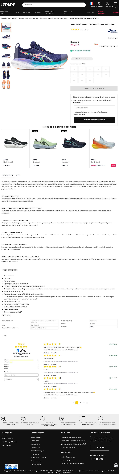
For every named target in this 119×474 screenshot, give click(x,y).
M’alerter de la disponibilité (94, 120)
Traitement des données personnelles (73, 441)
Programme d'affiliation (38, 457)
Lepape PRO (35, 447)
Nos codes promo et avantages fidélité (73, 444)
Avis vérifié (114, 344)
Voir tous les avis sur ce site (21, 356)
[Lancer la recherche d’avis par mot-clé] (37, 379)
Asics (91, 326)
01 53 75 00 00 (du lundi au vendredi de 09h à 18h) (72, 462)
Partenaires (35, 454)
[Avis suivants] (87, 403)
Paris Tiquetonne (7, 445)
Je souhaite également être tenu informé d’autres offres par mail (91, 113)
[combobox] (52, 5)
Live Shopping (36, 464)
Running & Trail (12, 18)
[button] (14, 55)
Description (8, 175)
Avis (18, 175)
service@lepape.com (68, 457)
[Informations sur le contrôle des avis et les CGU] (29, 353)
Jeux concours (36, 461)
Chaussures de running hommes (28, 18)
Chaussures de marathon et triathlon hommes (53, 18)
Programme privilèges (68, 447)
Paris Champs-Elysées (9, 442)
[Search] (83, 4)
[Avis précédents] (73, 402)
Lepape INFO (35, 444)
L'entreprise (35, 441)
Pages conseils (36, 437)
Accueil (3, 18)
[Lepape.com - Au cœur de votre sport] (9, 5)
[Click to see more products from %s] (113, 31)
